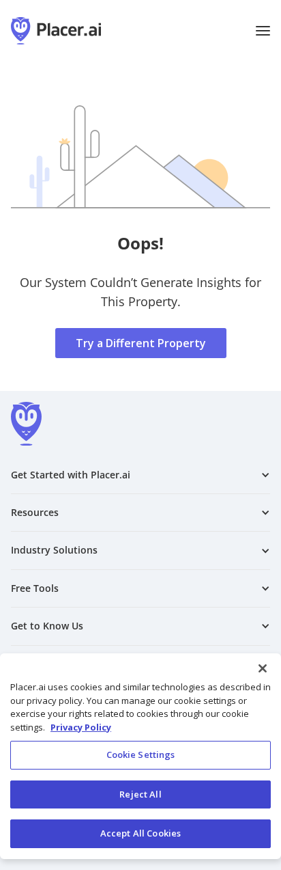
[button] (263, 31)
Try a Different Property (141, 343)
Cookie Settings (140, 754)
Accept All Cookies (140, 833)
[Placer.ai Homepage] (56, 30)
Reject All (140, 794)
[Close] (263, 668)
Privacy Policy (80, 727)
